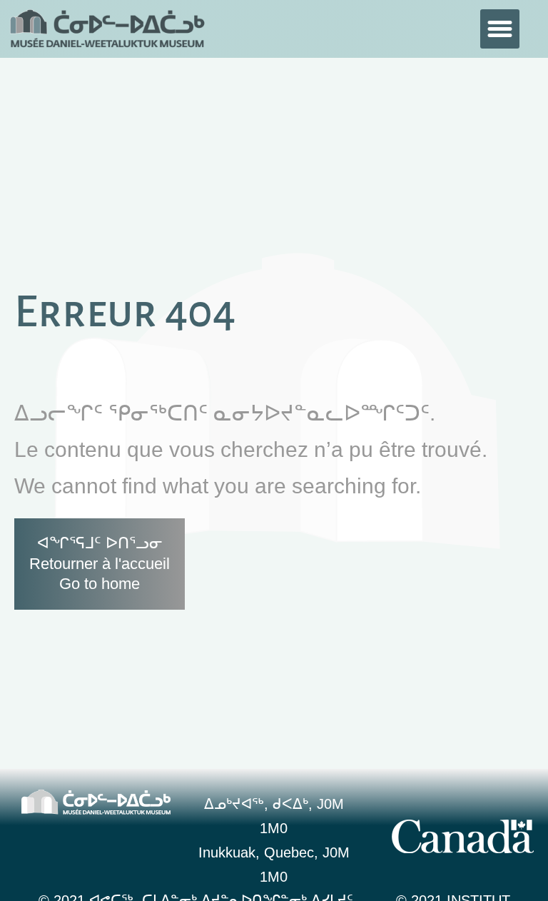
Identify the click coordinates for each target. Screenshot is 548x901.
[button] (500, 29)
